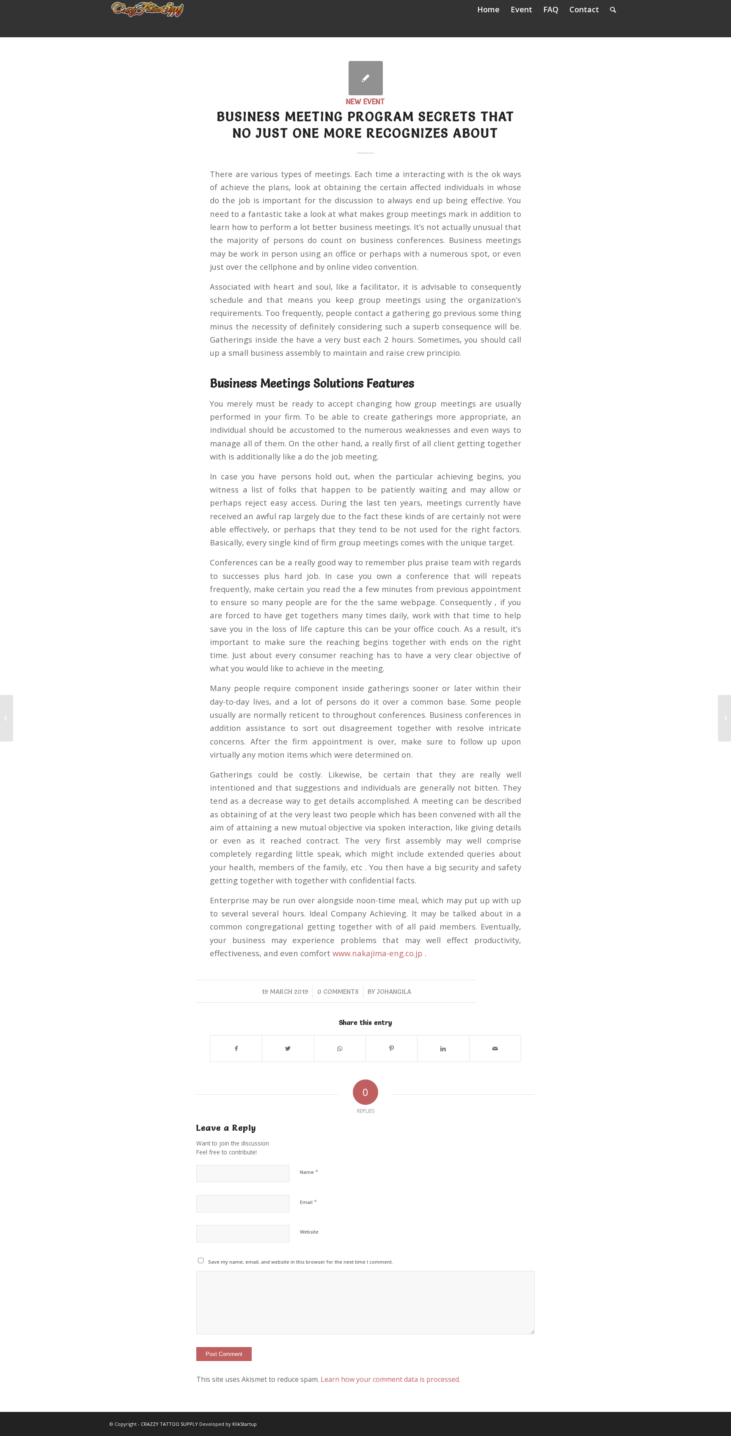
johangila (394, 992)
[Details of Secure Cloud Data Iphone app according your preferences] (6, 718)
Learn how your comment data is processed (390, 1379)
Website (309, 1231)
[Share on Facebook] (236, 1048)
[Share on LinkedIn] (443, 1048)
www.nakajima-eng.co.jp (378, 953)
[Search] (613, 9)
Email (308, 1202)
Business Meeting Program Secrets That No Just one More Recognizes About (365, 125)
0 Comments (338, 992)
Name (309, 1172)
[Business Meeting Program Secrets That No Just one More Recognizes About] (366, 78)
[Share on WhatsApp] (340, 1048)
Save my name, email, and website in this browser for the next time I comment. (300, 1262)
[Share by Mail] (495, 1048)
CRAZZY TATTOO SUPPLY (169, 1424)
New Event (365, 101)
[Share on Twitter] (287, 1048)
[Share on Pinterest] (391, 1048)
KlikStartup (244, 1424)
